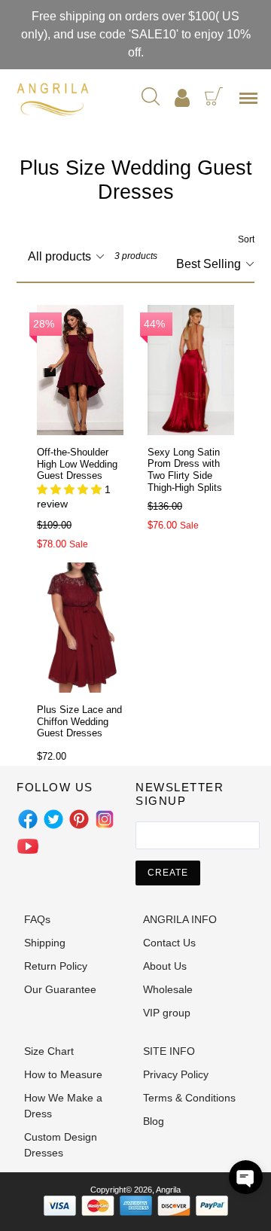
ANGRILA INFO (180, 919)
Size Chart (49, 1051)
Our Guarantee (60, 989)
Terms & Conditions (189, 1098)
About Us (165, 966)
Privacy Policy (176, 1074)
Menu (251, 103)
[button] (246, 1177)
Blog (153, 1121)
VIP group (166, 1013)
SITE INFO (169, 1051)
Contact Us (169, 943)
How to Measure (63, 1074)
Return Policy (55, 966)
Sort (246, 239)
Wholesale (168, 989)
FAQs (37, 919)
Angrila (168, 1189)
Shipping (44, 943)
